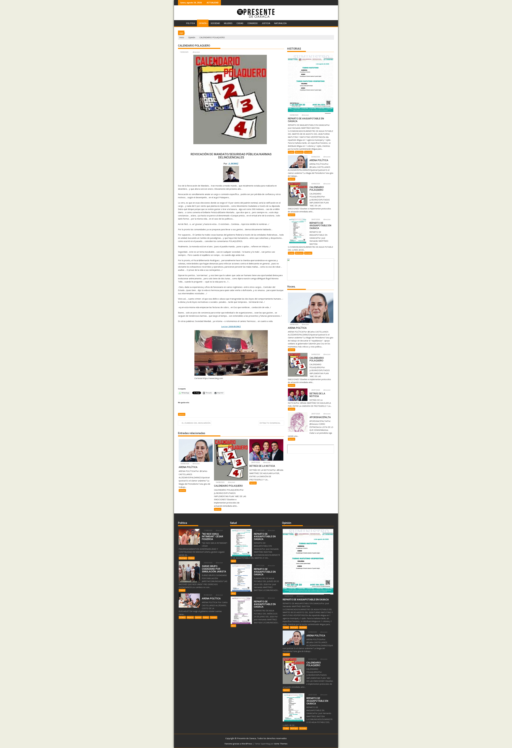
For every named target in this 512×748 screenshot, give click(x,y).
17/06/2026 (207, 530)
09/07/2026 (259, 566)
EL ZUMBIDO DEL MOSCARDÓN (196, 423)
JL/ (233, 163)
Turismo (214, 617)
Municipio (299, 152)
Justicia (266, 23)
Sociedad (215, 23)
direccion (196, 52)
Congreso (252, 23)
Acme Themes (280, 743)
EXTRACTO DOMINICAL (270, 423)
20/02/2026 (207, 563)
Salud (233, 561)
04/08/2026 (184, 463)
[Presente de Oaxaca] (180, 22)
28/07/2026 (255, 462)
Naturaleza (280, 23)
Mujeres (228, 23)
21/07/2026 (259, 530)
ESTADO (182, 617)
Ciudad (240, 23)
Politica (190, 23)
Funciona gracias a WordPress (238, 743)
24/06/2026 (259, 598)
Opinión (203, 23)
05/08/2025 (207, 595)
